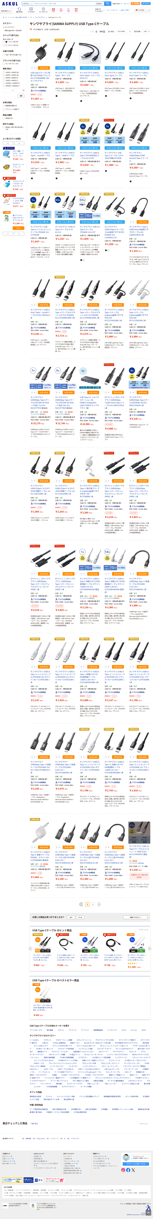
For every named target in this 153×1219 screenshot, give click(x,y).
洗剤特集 (35, 1193)
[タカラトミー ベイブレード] (7, 167)
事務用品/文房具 (35, 1096)
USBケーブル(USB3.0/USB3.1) (89, 1069)
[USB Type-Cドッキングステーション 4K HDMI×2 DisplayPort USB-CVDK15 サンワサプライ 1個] (90, 378)
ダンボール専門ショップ (66, 1193)
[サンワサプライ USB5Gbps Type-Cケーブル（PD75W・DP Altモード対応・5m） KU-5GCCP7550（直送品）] (65, 378)
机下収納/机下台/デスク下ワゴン (126, 1043)
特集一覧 (85, 1195)
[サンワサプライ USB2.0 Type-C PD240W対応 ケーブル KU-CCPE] (90, 133)
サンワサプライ (40, 17)
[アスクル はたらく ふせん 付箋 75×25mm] (7, 201)
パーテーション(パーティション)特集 (102, 1190)
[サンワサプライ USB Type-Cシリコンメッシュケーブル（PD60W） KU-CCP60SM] (41, 207)
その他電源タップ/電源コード (80, 1078)
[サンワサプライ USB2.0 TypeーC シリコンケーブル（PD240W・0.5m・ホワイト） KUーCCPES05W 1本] (90, 742)
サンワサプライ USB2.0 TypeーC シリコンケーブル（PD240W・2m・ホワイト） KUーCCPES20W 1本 (41, 677)
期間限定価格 (35, 40)
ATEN (144, 1030)
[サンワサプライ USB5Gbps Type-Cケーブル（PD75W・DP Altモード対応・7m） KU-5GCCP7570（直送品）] (41, 378)
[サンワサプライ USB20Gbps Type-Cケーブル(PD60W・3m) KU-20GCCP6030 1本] (139, 378)
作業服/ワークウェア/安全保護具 (57, 1112)
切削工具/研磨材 (91, 1109)
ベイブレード (54, 1138)
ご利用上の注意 (68, 1166)
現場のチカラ (80, 1193)
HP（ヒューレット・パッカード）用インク (114, 1046)
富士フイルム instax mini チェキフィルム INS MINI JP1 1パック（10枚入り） (18, 217)
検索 (107, 3)
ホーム (5, 17)
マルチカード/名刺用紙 (66, 1049)
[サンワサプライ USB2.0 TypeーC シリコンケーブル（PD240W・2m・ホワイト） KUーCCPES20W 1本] (41, 652)
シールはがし (34, 1040)
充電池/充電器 (98, 1081)
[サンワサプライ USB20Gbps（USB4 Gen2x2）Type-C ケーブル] (139, 133)
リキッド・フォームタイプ (141, 1057)
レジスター (38, 1087)
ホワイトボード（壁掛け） (127, 1040)
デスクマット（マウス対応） (105, 1040)
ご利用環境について (69, 1163)
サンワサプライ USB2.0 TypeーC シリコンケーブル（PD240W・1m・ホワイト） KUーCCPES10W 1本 (65, 677)
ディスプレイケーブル (132, 1063)
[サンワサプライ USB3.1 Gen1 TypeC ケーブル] (115, 53)
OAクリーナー (104, 1052)
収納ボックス (75, 1043)
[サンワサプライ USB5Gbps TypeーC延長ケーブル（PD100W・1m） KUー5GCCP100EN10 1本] (41, 742)
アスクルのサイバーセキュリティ (44, 1168)
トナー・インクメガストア (23, 1190)
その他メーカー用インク (44, 1049)
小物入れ (45, 1043)
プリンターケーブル (131, 1069)
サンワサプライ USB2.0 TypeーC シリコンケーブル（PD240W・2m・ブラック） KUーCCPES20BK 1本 (115, 677)
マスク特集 (120, 1193)
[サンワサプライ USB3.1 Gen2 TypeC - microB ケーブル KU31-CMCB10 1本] (41, 290)
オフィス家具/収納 (131, 1096)
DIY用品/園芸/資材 (80, 1112)
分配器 (54, 1075)
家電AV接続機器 (49, 1057)
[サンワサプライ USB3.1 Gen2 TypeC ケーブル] (139, 53)
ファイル (49, 1096)
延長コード (134, 1075)
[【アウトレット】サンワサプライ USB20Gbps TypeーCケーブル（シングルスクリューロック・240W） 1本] (115, 466)
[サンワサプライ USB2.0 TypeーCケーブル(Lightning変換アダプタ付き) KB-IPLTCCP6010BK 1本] (115, 290)
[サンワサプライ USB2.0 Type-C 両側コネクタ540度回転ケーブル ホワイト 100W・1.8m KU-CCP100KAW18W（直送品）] (115, 559)
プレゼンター (73, 1066)
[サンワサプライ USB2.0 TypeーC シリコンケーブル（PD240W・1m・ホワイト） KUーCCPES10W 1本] (65, 652)
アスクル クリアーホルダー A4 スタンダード (18, 183)
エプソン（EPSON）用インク (62, 1046)
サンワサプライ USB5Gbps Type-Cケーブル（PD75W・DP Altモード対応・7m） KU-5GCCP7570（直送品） (40, 402)
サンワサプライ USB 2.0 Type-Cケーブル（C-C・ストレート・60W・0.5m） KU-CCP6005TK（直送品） (139, 851)
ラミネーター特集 (66, 1190)
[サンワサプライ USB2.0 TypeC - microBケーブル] (41, 133)
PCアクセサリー (119, 1052)
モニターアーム (114, 1060)
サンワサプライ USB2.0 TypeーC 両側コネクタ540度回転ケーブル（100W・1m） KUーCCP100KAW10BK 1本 (114, 767)
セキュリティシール (84, 1040)
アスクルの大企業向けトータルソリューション (105, 1167)
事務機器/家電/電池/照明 (112, 1096)
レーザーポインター (57, 1066)
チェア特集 (118, 1190)
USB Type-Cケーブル (111, 1069)
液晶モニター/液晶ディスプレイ (93, 1060)
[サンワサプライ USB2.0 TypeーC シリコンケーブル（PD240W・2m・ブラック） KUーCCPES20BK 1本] (115, 652)
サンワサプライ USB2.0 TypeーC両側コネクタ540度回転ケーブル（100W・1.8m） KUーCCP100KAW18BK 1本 (89, 677)
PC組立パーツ (75, 1054)
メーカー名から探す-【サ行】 (18, 17)
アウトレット (109, 120)
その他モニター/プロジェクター (136, 1060)
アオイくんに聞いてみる (136, 1164)
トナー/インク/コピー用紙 (66, 1096)
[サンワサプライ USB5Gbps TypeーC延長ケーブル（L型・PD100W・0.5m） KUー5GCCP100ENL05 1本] (65, 833)
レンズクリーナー (121, 1057)
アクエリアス (75, 1138)
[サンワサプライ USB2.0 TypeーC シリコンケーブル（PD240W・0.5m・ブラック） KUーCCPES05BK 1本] (139, 652)
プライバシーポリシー (70, 1161)
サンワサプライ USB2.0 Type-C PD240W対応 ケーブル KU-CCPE (89, 155)
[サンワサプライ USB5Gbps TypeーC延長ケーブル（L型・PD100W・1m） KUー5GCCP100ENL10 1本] (90, 833)
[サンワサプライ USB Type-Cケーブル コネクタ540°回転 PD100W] (115, 133)
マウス (143, 1052)
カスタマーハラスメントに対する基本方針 (46, 1165)
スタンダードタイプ (104, 1049)
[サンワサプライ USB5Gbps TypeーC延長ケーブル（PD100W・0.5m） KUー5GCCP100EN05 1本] (65, 742)
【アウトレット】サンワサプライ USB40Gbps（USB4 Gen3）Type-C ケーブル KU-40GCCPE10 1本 (114, 402)
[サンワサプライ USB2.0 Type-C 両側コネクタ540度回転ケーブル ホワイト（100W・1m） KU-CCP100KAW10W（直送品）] (90, 559)
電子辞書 (147, 1084)
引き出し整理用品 (59, 1043)
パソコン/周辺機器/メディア (89, 1096)
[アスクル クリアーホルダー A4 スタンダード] (7, 184)
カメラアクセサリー (69, 1087)
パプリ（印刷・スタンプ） (100, 1159)
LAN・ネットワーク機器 (57, 1054)
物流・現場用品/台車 (59, 1109)
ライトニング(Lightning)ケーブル (89, 1072)
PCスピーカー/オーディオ (93, 1054)
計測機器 (104, 1109)
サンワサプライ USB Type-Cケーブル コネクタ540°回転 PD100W (114, 155)
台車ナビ (89, 1193)
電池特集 (43, 1190)
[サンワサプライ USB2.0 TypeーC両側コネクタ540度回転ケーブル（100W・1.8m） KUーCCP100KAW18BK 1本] (90, 652)
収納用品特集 (143, 1193)
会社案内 (36, 1156)
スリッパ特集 (44, 1193)
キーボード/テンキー (37, 1054)
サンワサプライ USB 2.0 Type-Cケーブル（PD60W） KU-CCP (90, 229)
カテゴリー (5, 11)
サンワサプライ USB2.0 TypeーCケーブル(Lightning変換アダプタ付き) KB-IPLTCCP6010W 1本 (139, 315)
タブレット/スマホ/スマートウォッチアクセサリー (113, 1078)
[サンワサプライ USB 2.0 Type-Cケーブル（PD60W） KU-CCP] (90, 207)
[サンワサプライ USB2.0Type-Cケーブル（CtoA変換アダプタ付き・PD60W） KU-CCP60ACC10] (115, 207)
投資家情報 (37, 1159)
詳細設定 (99, 3)
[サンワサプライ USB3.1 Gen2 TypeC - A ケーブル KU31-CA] (90, 53)
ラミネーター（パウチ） (75, 1084)
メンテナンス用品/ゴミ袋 (130, 1084)
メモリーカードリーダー (110, 1066)
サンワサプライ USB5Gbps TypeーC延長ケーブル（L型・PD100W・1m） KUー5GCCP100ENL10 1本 (90, 857)
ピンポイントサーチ (74, 1195)
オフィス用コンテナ (41, 1046)
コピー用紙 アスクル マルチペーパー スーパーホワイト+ (18, 153)
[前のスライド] (8, 143)
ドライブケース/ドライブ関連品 (134, 1066)
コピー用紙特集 (8, 1190)
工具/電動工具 (76, 1109)
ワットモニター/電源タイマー (54, 1078)
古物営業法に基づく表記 (70, 1168)
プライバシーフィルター (60, 1052)
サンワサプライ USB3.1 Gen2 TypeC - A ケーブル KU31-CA (90, 75)
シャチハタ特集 (8, 1195)
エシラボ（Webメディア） (100, 1163)
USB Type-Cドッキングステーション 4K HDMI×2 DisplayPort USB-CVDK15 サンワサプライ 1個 (89, 402)
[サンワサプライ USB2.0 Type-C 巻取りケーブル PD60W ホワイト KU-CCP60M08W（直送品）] (41, 833)
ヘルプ (128, 3)
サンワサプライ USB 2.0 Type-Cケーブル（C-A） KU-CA (65, 229)
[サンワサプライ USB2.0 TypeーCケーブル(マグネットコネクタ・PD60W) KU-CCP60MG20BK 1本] (65, 290)
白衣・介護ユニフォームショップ (25, 1195)
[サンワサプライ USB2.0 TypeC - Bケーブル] (65, 53)
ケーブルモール (44, 1072)
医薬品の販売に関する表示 (71, 1173)
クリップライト (46, 1084)
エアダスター (83, 1057)
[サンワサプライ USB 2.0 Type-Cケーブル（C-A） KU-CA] (65, 207)
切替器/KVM (140, 1072)
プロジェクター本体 (89, 1063)
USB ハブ (128, 1072)
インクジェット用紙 (85, 1049)
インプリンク (112, 1030)
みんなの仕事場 (97, 1161)
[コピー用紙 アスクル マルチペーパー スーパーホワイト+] (7, 154)
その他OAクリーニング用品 (68, 1060)
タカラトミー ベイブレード (18, 166)
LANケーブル (48, 1069)
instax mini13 (41, 1138)
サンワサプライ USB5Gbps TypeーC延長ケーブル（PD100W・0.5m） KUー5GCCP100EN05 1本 (65, 767)
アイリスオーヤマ (36, 1030)
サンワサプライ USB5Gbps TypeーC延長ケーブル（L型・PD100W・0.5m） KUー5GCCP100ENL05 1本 (65, 857)
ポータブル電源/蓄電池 (116, 1081)
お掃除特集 (27, 1193)
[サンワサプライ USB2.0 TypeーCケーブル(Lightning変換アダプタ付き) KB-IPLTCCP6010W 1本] (139, 290)
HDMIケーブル (39, 1063)
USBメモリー (34, 1069)
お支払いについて (7, 1161)
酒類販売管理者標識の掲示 (71, 1170)
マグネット (48, 1040)
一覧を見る (34, 1123)
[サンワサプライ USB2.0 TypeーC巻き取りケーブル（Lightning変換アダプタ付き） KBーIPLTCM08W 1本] (90, 466)
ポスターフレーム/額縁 (64, 1040)
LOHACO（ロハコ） (98, 1156)
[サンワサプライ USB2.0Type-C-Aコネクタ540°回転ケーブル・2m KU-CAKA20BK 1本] (65, 466)
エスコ (123, 1030)
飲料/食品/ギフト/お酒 (51, 1099)
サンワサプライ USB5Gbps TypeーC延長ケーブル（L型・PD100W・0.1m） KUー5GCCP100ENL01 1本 (115, 857)
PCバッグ (132, 1052)
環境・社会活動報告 (39, 1161)
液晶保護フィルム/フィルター (83, 1052)
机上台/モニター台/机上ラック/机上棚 (97, 1043)
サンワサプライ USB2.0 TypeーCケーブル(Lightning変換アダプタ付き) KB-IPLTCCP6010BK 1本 (114, 315)
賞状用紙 (146, 1043)
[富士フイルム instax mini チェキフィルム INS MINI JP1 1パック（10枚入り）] (7, 218)
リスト (92, 31)
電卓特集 (36, 1190)
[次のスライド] (19, 143)
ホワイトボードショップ (81, 1190)
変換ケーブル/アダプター (38, 1075)
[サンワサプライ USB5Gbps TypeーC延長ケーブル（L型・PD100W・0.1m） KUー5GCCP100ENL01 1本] (115, 833)
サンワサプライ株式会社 (38, 414)
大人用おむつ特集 (131, 1193)
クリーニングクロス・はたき (43, 1060)
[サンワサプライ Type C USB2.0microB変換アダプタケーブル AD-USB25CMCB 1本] (139, 207)
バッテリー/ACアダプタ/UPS (117, 1054)
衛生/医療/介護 (69, 1099)
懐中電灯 (59, 1084)
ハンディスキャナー (90, 1066)
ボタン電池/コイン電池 (81, 1081)
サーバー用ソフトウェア (59, 1081)
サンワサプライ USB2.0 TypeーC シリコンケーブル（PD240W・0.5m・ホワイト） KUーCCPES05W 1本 (90, 767)
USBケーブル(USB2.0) (65, 1069)
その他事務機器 (51, 1087)
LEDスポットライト (135, 1081)
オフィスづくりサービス (58, 1195)
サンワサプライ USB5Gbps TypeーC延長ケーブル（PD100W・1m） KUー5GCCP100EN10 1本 (41, 767)
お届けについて (7, 1159)
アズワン (61, 1030)
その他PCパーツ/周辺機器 (101, 1057)
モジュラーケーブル (113, 1072)
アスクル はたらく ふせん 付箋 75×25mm (18, 200)
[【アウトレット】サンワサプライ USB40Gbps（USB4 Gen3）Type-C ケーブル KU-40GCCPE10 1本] (115, 378)
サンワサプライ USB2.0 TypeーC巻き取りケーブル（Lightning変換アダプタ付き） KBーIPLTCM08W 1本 (89, 491)
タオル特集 (53, 1193)
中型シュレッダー (93, 1084)
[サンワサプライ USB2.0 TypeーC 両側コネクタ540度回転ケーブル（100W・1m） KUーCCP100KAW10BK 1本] (115, 742)
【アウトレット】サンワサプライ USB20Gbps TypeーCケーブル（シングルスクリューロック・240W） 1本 (114, 491)
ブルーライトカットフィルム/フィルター (63, 1063)
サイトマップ (67, 1156)
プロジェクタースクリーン (110, 1063)
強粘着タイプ (42, 1052)
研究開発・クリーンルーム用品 (122, 1109)
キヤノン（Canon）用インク (86, 1046)
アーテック (85, 1030)
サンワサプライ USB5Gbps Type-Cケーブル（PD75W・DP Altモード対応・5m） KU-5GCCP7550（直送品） (64, 402)
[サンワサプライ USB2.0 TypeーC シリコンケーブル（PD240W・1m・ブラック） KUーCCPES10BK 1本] (139, 742)
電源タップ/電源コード (117, 1075)
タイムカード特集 (53, 1190)
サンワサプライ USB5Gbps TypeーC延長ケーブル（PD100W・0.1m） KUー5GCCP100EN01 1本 (139, 584)
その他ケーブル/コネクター (71, 1075)
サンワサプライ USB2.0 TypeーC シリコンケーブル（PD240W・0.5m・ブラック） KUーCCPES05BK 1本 (139, 677)
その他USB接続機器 (67, 1057)
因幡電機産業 (98, 1030)
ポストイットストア (43, 1195)
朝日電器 (50, 1030)
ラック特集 (127, 1190)
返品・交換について (8, 1163)
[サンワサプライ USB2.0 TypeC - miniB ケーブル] (65, 133)
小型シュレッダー (110, 1084)
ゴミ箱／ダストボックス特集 (13, 1193)
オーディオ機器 (86, 1087)
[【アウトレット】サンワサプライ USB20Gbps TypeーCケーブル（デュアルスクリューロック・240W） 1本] (139, 466)
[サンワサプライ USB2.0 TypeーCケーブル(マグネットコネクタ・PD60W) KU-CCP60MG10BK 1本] (90, 290)
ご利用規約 (66, 1159)
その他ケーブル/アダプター (94, 1075)
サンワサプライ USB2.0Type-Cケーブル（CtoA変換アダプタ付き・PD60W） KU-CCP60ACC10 (115, 232)
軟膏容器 (28, 1138)
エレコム (134, 1030)
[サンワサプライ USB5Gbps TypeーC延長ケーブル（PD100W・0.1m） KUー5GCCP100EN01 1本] (139, 559)
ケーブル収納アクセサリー (64, 1072)
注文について (6, 1156)
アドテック (72, 1030)
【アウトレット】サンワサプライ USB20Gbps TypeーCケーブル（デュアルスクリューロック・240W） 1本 (139, 491)
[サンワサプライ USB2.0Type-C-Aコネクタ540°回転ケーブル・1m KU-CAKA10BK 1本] (41, 466)
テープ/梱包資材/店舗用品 (39, 1109)
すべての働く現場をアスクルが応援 (104, 1193)
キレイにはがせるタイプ (124, 1049)
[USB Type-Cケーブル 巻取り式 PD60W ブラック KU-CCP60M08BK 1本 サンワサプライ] (41, 53)
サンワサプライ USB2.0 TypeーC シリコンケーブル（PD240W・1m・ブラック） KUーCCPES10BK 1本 (139, 767)
